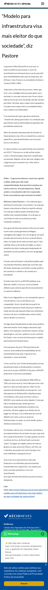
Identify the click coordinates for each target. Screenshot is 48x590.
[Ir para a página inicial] (18, 516)
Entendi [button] (24, 584)
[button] (42, 534)
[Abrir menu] (43, 3)
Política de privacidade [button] (14, 577)
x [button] (46, 564)
